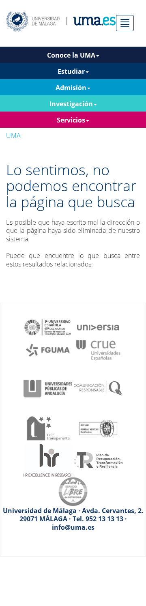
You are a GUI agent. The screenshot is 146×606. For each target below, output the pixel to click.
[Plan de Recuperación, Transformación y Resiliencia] (98, 459)
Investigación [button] (71, 103)
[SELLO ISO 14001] (98, 427)
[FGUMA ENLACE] (48, 349)
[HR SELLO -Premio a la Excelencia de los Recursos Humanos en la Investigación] (48, 459)
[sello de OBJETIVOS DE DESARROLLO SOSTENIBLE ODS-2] (48, 326)
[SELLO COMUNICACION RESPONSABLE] (98, 387)
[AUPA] (48, 387)
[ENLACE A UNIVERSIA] (98, 326)
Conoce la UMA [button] (71, 55)
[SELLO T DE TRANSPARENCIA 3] (48, 427)
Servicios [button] (71, 120)
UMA (13, 135)
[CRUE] (98, 349)
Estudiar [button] (71, 71)
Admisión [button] (71, 87)
